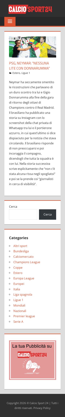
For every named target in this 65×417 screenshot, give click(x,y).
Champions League (26, 262)
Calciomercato (23, 256)
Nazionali (19, 311)
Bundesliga (21, 251)
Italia (16, 289)
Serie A (18, 321)
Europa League (23, 278)
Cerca (13, 206)
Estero (16, 73)
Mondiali (19, 305)
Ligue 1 (25, 73)
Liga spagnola (22, 294)
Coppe (18, 267)
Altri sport (20, 246)
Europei (18, 284)
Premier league (24, 316)
